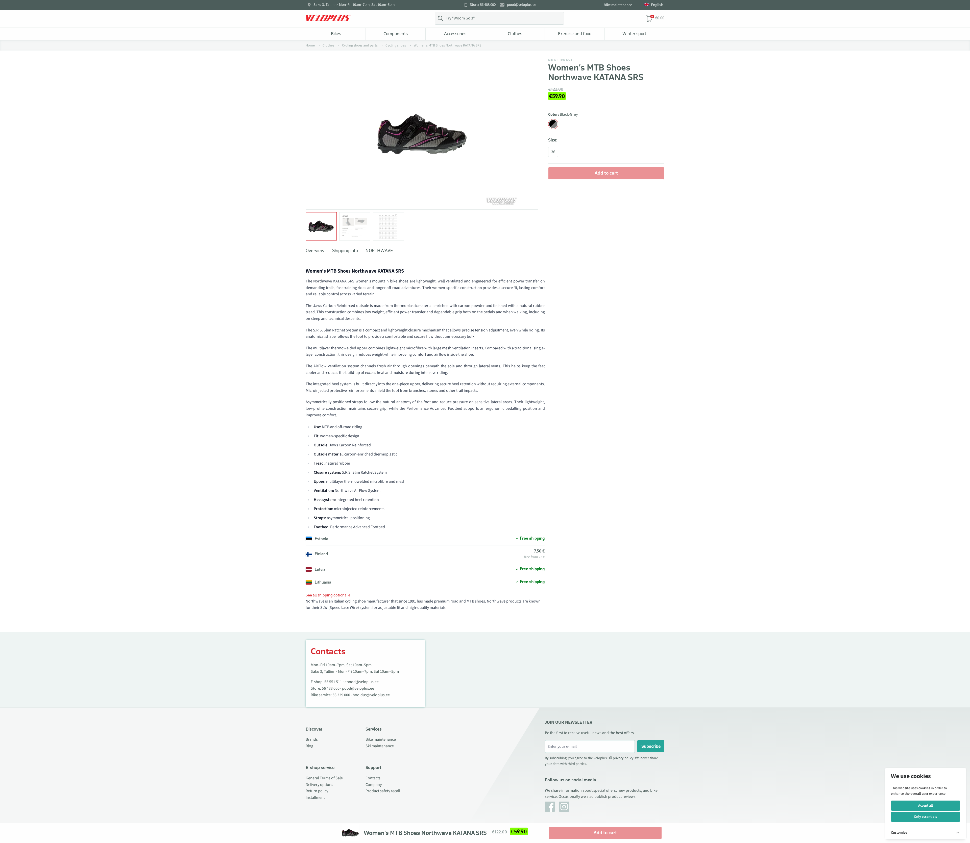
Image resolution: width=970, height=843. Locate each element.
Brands (312, 739)
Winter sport (634, 33)
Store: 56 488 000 (483, 4)
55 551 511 (333, 682)
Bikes (336, 33)
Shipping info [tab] (345, 250)
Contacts (373, 778)
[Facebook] (550, 807)
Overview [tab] (315, 250)
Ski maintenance (380, 746)
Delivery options (319, 784)
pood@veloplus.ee (521, 4)
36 (553, 152)
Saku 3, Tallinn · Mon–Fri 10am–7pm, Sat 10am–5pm (354, 4)
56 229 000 (341, 695)
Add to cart (606, 173)
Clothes (515, 33)
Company (374, 784)
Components (395, 33)
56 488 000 (331, 688)
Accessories (455, 33)
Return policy (317, 791)
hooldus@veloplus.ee (371, 695)
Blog (309, 746)
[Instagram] (564, 807)
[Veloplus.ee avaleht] (328, 18)
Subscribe (651, 746)
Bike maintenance (618, 5)
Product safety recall (383, 791)
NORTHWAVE (561, 60)
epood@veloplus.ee (362, 682)
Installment (315, 797)
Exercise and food (575, 33)
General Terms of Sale (324, 778)
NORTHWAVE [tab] (379, 250)
